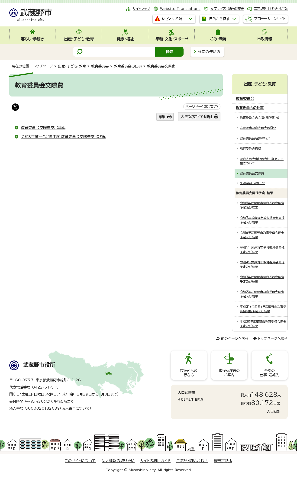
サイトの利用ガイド (155, 461)
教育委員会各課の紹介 (255, 138)
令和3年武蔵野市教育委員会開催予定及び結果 (262, 279)
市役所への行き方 (188, 372)
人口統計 (274, 411)
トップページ (43, 66)
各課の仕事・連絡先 (269, 372)
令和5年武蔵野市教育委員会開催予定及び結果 (262, 249)
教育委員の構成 (250, 148)
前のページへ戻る (235, 338)
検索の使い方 (209, 52)
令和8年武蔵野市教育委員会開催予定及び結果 (262, 205)
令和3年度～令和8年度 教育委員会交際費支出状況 (63, 136)
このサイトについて (80, 461)
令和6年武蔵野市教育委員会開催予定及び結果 (262, 235)
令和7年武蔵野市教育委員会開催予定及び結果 (262, 220)
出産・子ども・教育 (72, 66)
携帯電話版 (223, 461)
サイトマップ (141, 8)
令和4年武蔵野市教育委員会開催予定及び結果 (262, 264)
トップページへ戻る (273, 338)
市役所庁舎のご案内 (229, 372)
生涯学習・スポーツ (252, 183)
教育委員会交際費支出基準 (43, 127)
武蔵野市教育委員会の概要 (258, 127)
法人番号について (76, 408)
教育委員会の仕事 (128, 66)
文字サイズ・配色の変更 (227, 8)
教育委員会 (100, 66)
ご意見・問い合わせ (192, 461)
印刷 (162, 117)
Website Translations (180, 8)
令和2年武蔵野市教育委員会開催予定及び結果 (262, 294)
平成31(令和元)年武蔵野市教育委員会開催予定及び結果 (263, 309)
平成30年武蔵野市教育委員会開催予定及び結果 (263, 324)
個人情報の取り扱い (118, 461)
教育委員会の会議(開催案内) (259, 117)
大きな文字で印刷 (196, 117)
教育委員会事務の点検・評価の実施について (262, 161)
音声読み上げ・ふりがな (271, 8)
